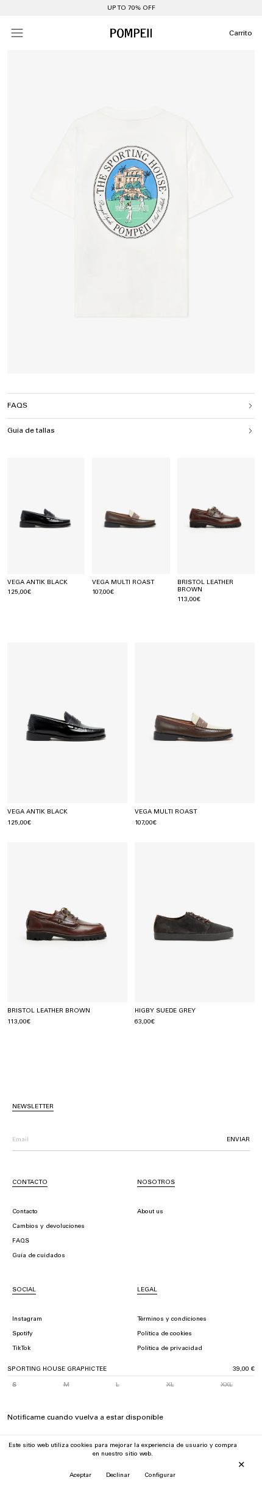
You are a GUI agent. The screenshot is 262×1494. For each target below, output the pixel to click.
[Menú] (17, 33)
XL (170, 1385)
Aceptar (80, 1476)
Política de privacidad (169, 1349)
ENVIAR (238, 1140)
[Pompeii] (131, 33)
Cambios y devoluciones (48, 1227)
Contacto (25, 1212)
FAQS (20, 1241)
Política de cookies (164, 1334)
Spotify (22, 1334)
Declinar (118, 1476)
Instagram (27, 1319)
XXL (227, 1385)
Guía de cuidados (38, 1256)
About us (150, 1212)
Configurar (159, 1476)
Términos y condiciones (172, 1319)
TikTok (21, 1349)
